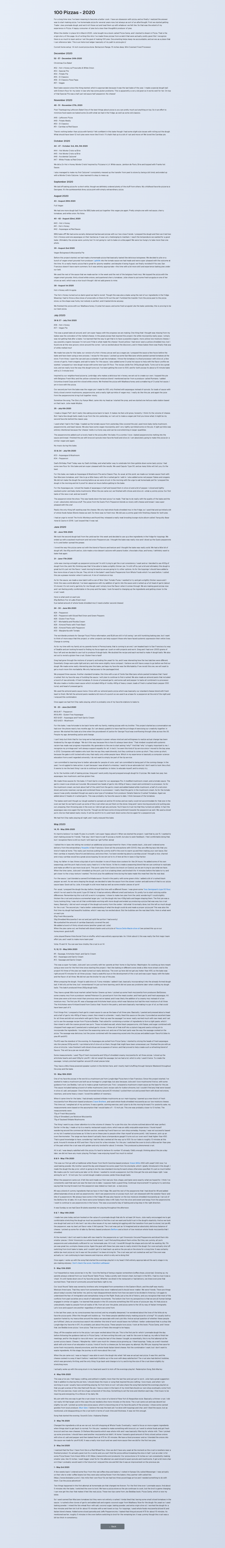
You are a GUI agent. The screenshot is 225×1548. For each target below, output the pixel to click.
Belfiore (114, 1229)
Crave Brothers (99, 1101)
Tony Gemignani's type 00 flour (156, 889)
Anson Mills (135, 1163)
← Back (112, 1526)
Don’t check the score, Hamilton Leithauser (91, 1263)
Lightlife (97, 260)
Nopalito (85, 848)
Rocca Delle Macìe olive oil (128, 928)
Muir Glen (83, 1408)
